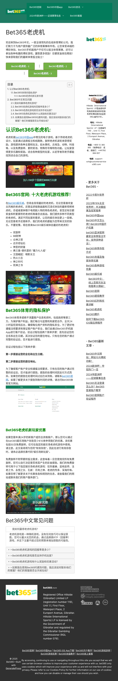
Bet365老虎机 (94, 309)
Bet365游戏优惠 (49, 653)
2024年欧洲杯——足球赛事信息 (45, 15)
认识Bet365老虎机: (19, 89)
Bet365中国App (44, 650)
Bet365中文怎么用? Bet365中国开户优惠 (96, 224)
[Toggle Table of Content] (68, 84)
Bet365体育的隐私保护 (25, 92)
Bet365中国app (55, 7)
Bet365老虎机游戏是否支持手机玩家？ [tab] (33, 555)
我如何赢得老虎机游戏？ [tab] (25, 529)
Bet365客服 (76, 15)
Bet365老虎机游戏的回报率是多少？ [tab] (32, 549)
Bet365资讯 (74, 7)
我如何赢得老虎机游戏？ (26, 103)
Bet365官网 (35, 7)
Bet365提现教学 (95, 296)
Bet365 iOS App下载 (64, 650)
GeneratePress (13, 668)
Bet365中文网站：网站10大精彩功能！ (96, 357)
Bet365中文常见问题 (21, 99)
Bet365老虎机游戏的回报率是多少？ (33, 106)
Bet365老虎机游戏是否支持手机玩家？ (34, 110)
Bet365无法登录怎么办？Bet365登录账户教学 (95, 387)
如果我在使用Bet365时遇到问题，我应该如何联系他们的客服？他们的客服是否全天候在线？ (43, 119)
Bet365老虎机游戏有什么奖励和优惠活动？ (36, 113)
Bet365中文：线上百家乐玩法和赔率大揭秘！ (97, 282)
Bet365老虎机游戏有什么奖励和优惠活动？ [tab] (35, 561)
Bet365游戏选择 (102, 650)
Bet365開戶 (92, 314)
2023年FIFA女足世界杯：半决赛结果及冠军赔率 (96, 207)
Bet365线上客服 (85, 653)
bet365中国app (24, 137)
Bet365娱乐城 (16, 203)
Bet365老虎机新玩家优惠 (31, 96)
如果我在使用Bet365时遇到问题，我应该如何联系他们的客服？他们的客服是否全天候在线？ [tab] (39, 569)
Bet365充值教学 (67, 653)
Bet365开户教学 (84, 650)
